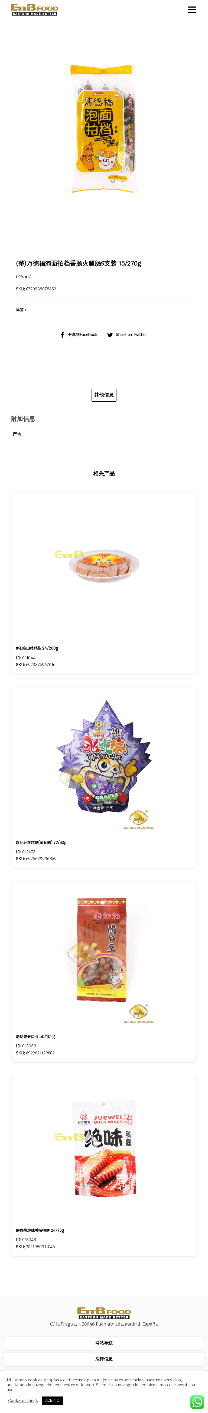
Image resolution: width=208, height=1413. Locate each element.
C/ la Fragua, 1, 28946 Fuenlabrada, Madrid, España (104, 1324)
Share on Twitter (131, 335)
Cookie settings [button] (23, 1400)
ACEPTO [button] (52, 1401)
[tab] (104, 395)
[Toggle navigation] (192, 9)
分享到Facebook (83, 335)
